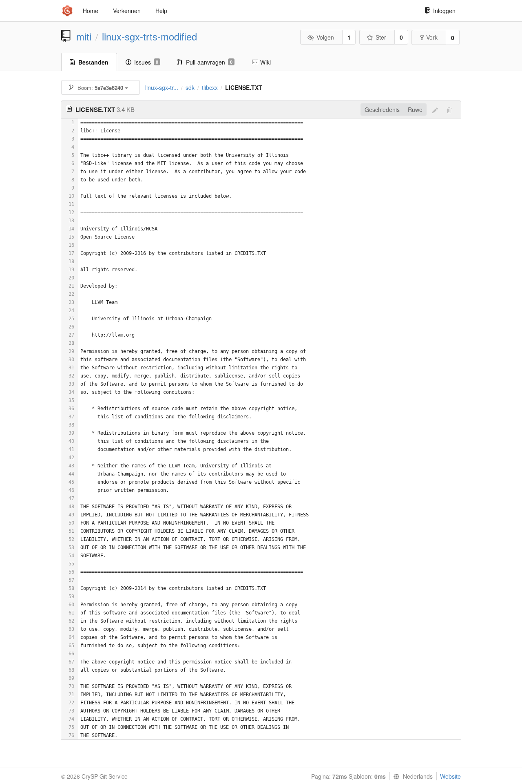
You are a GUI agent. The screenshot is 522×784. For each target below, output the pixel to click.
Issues (146, 62)
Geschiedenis (382, 109)
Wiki (265, 62)
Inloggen (444, 11)
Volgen (325, 37)
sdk (190, 87)
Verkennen (127, 11)
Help (161, 11)
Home (90, 11)
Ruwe (415, 109)
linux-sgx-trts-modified (149, 36)
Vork (432, 37)
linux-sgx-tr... (161, 87)
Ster (381, 37)
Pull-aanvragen (209, 62)
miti (83, 36)
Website (450, 776)
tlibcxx (210, 87)
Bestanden (93, 62)
